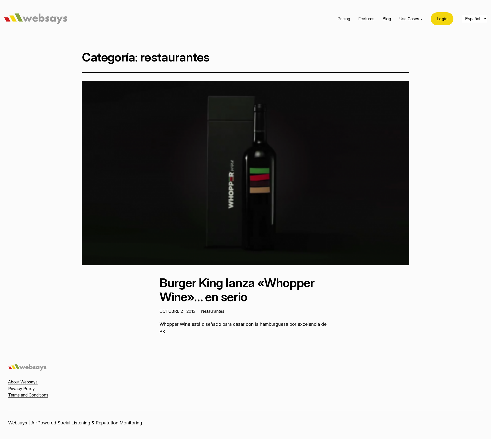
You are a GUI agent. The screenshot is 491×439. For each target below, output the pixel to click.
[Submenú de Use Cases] (421, 19)
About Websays (23, 381)
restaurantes (212, 311)
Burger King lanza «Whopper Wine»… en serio (237, 290)
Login (442, 18)
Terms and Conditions (28, 395)
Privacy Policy (21, 388)
